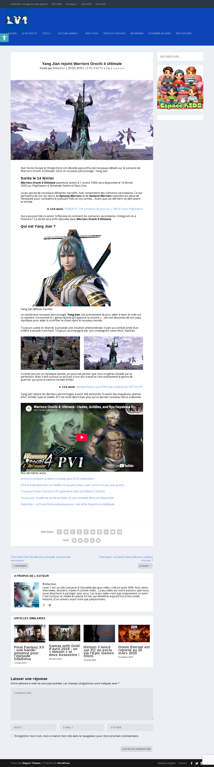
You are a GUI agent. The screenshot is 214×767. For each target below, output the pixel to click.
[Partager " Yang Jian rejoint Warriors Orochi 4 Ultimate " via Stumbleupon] (106, 532)
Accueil (12, 33)
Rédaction (59, 68)
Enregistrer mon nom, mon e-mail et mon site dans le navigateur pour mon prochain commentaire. (77, 736)
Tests (46, 33)
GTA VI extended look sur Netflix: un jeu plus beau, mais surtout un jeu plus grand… (73, 485)
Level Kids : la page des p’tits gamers (29, 4)
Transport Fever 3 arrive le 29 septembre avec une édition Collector (63, 491)
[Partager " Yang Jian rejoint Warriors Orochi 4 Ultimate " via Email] (113, 532)
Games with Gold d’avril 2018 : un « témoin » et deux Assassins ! (64, 650)
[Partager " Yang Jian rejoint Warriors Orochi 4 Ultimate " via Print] (119, 532)
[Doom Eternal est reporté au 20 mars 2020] (134, 633)
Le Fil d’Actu (29, 33)
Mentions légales (166, 763)
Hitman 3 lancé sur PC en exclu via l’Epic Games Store (99, 651)
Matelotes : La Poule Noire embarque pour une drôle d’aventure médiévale (67, 504)
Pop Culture (184, 33)
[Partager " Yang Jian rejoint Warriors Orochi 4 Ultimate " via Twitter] (66, 532)
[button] (4, 37)
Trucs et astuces (114, 33)
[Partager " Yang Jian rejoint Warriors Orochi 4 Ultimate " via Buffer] (99, 532)
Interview (137, 33)
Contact (182, 763)
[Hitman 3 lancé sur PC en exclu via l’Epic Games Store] (99, 633)
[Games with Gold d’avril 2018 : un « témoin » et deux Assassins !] (64, 633)
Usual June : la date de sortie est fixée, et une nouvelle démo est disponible (67, 498)
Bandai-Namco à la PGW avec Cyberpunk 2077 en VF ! (110, 387)
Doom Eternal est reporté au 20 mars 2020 (134, 650)
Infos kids (101, 4)
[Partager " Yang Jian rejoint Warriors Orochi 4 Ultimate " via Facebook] (59, 532)
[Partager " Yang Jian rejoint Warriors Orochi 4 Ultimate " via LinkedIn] (92, 532)
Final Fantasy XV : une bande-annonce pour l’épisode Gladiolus (29, 653)
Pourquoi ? (71, 4)
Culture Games (67, 33)
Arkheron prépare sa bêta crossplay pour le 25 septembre (57, 479)
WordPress (64, 762)
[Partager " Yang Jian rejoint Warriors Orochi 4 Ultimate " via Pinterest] (86, 532)
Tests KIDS (86, 4)
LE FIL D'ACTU (94, 68)
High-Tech (91, 33)
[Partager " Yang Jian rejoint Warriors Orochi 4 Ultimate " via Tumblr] (79, 532)
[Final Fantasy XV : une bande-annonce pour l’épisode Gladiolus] (29, 633)
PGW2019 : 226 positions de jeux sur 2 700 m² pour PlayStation (104, 209)
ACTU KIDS (57, 4)
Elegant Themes (31, 762)
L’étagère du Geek (159, 33)
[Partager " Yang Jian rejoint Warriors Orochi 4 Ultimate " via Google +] (72, 532)
